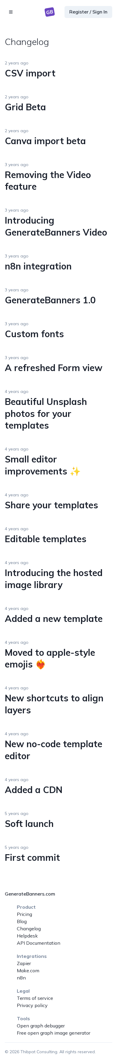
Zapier (24, 963)
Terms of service (35, 998)
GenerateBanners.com (30, 894)
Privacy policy (32, 1005)
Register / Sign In (88, 12)
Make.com (28, 970)
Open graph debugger (41, 1026)
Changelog (29, 929)
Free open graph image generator (53, 1033)
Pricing (24, 914)
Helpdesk (27, 936)
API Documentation (38, 943)
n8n (21, 978)
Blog (22, 921)
